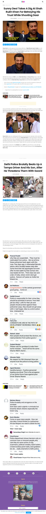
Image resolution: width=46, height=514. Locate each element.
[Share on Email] (14, 44)
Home (4, 5)
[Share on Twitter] (6, 44)
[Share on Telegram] (10, 44)
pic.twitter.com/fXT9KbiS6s (34, 87)
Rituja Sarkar (14, 18)
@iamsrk (9, 84)
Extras (7, 160)
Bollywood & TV (8, 5)
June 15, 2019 (26, 90)
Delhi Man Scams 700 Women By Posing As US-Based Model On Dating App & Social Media (15, 386)
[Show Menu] (3, 1)
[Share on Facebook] (4, 44)
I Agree (28, 512)
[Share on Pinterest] (12, 44)
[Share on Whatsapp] (8, 44)
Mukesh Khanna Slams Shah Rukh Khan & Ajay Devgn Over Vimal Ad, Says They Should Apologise (15, 96)
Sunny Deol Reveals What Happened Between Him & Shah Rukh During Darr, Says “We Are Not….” (35, 97)
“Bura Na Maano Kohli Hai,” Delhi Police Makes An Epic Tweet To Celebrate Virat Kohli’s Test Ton (36, 386)
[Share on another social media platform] (16, 44)
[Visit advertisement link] (23, 493)
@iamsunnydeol (17, 82)
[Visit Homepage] (23, 1)
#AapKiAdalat (11, 87)
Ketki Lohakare (16, 174)
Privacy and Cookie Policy (20, 512)
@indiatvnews (24, 87)
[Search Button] (42, 1)
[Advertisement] (23, 103)
